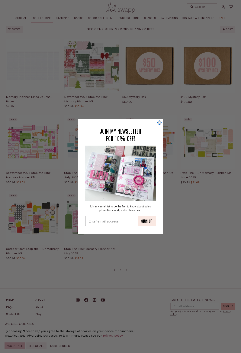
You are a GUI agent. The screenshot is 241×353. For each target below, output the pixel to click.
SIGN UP (147, 220)
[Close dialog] (159, 122)
